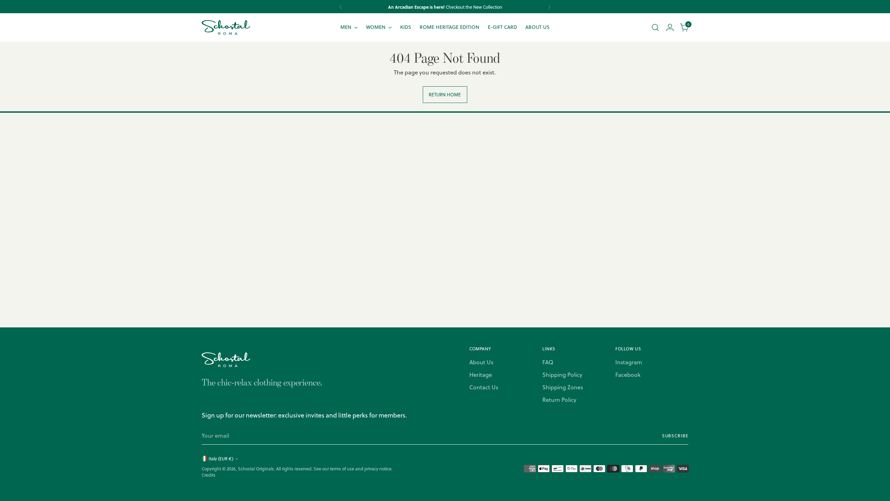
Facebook (627, 375)
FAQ (547, 362)
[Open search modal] (655, 27)
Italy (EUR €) (221, 459)
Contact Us (483, 387)
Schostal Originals (256, 469)
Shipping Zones (562, 387)
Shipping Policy (562, 375)
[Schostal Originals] (226, 27)
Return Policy (559, 400)
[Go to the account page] (670, 27)
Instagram (628, 362)
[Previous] (340, 7)
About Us (481, 362)
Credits (209, 475)
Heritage (480, 375)
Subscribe (675, 436)
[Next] (549, 7)
